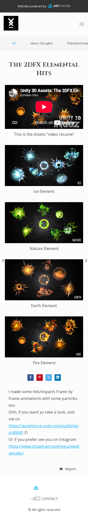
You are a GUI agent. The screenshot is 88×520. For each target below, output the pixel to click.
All (14, 43)
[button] (67, 469)
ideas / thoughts (41, 43)
